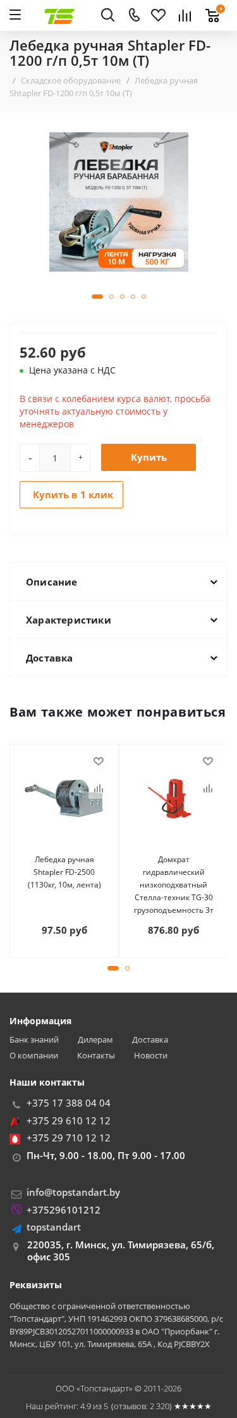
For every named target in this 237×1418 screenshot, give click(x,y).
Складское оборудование (71, 80)
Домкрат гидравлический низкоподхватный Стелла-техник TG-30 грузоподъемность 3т (174, 884)
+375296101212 (63, 1209)
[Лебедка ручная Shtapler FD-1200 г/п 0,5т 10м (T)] (119, 201)
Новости (150, 1055)
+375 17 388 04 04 (69, 1102)
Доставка (150, 1040)
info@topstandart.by (73, 1192)
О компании (33, 1055)
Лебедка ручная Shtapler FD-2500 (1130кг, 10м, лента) (64, 872)
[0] (209, 8)
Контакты (96, 1055)
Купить (149, 457)
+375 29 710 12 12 (69, 1137)
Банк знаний (34, 1040)
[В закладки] (98, 761)
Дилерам (95, 1040)
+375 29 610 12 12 (69, 1120)
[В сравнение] (98, 789)
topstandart (54, 1226)
